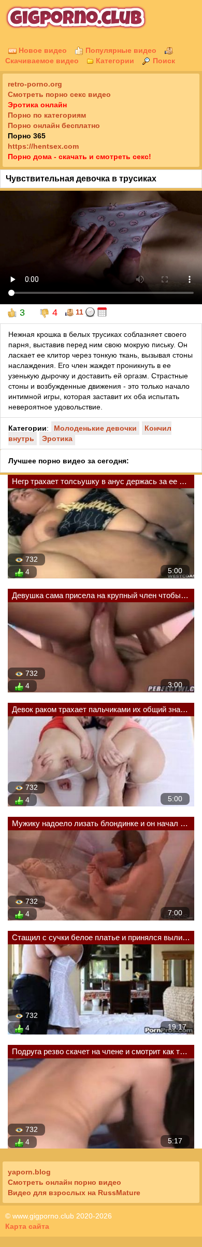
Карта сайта (27, 1226)
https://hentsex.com (43, 146)
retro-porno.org (35, 84)
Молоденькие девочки (95, 428)
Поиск (163, 60)
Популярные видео (119, 50)
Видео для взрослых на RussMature (74, 1192)
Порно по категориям (47, 115)
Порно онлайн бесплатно (54, 125)
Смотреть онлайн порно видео (64, 1182)
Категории (114, 60)
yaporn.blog (29, 1172)
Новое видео (42, 50)
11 (78, 312)
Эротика (57, 438)
